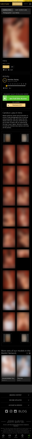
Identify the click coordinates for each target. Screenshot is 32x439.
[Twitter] (6, 411)
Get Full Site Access (18, 98)
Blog (22, 411)
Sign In (26, 4)
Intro (5, 60)
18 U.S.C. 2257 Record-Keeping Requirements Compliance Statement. (16, 425)
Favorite (6, 67)
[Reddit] (15, 411)
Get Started (17, 4)
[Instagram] (11, 411)
